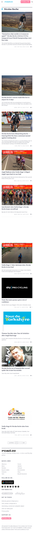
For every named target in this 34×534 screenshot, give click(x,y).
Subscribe (26, 2)
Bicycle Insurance (22, 474)
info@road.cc (14, 501)
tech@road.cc (13, 503)
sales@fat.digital (19, 506)
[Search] (32, 2)
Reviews (4, 468)
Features (4, 472)
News (3, 466)
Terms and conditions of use (21, 529)
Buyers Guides (5, 470)
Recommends (21, 470)
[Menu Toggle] (2, 1)
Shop (19, 472)
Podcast (20, 468)
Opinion (20, 466)
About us (4, 464)
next (23, 442)
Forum (19, 464)
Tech (3, 474)
